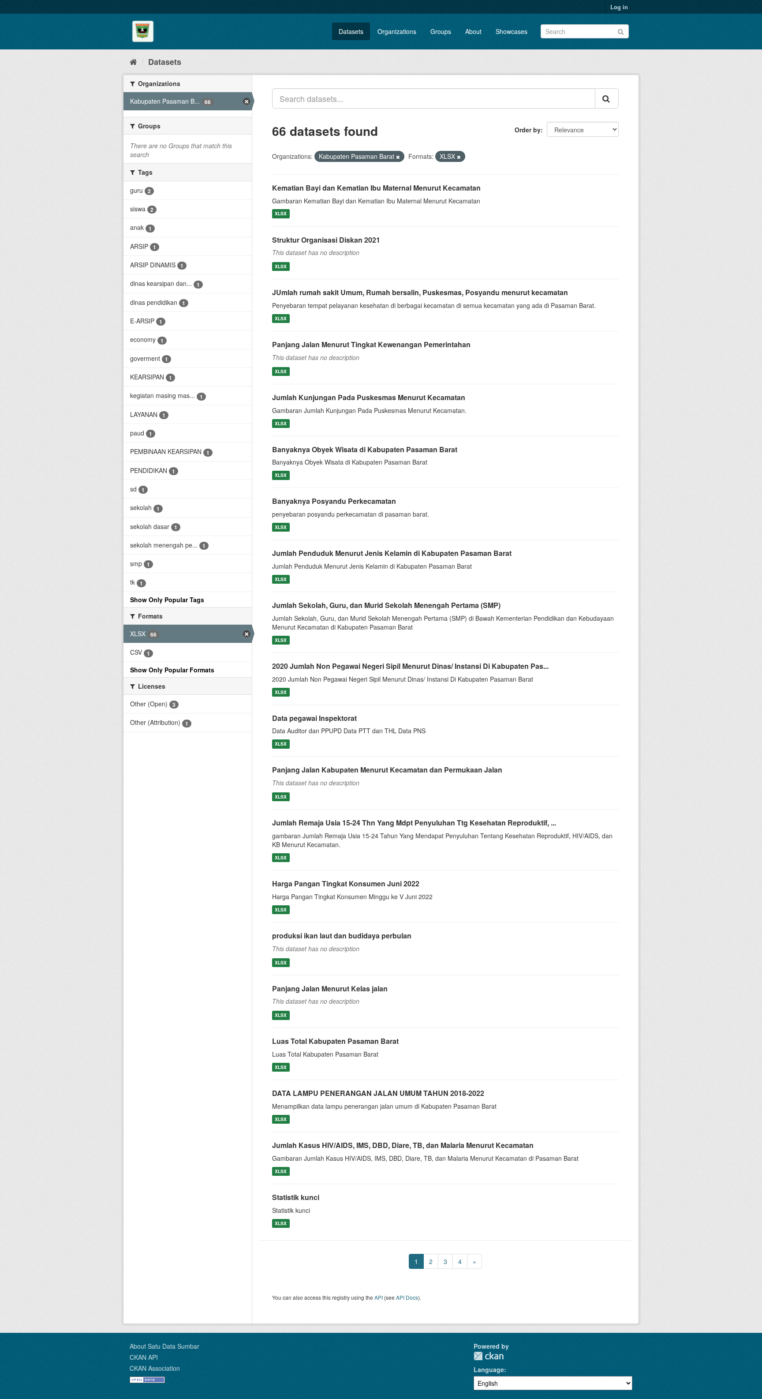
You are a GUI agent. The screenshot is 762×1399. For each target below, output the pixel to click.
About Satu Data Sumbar (164, 1346)
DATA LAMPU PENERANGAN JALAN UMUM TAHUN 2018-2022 (378, 1093)
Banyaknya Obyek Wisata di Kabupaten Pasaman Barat (364, 449)
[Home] (133, 61)
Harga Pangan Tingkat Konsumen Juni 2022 (345, 883)
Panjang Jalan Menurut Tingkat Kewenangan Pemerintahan (371, 344)
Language (489, 1369)
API (378, 1297)
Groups (440, 31)
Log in (619, 7)
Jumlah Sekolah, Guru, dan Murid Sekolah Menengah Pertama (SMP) (386, 605)
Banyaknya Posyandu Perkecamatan (334, 501)
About (473, 31)
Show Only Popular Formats (172, 669)
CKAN (489, 1356)
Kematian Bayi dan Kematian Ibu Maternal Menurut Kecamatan (376, 188)
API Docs (407, 1297)
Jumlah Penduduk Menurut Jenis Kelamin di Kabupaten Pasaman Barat (392, 553)
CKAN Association (155, 1368)
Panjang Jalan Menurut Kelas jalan (330, 988)
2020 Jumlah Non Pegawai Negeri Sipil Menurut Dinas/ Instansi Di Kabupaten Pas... (410, 666)
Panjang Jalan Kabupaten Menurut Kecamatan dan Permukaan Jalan (387, 770)
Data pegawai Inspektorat (314, 718)
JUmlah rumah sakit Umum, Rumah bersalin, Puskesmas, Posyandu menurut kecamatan (420, 292)
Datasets (351, 31)
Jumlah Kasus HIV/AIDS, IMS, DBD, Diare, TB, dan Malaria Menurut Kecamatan (403, 1145)
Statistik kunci (295, 1197)
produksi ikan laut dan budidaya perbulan (341, 935)
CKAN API (144, 1357)
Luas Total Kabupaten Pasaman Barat (335, 1041)
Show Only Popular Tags (167, 599)
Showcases (511, 31)
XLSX (281, 213)
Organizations (396, 31)
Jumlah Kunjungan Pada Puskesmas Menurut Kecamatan (368, 397)
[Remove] (398, 156)
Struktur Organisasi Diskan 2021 (326, 240)
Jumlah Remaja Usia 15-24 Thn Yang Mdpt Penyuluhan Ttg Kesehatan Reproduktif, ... (414, 823)
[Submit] (620, 30)
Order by (528, 129)
